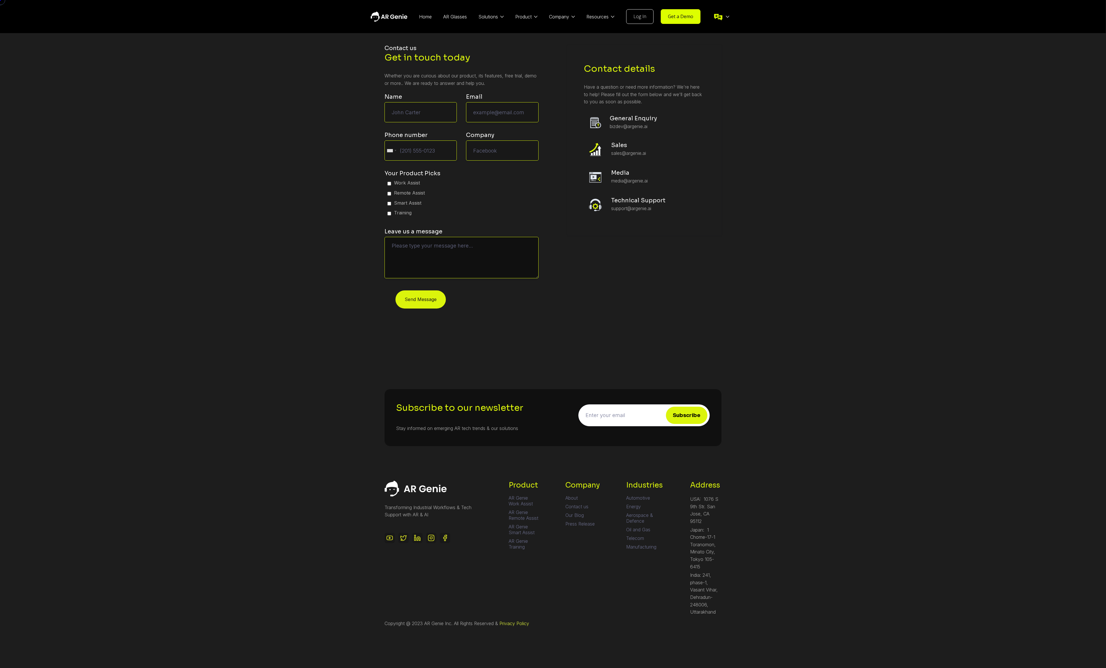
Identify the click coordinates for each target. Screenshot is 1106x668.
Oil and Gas (638, 529)
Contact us (576, 506)
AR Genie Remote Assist (523, 515)
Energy (633, 506)
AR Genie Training (518, 544)
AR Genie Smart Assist (522, 529)
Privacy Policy (514, 623)
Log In (639, 16)
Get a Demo (680, 16)
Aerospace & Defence (639, 518)
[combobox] (391, 150)
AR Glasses (455, 17)
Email (474, 96)
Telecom (635, 538)
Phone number (406, 135)
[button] (491, 16)
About (571, 498)
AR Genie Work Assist (521, 501)
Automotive (638, 498)
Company (480, 135)
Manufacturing (641, 547)
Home (425, 17)
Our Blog (574, 515)
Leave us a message (413, 231)
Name (393, 96)
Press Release (580, 524)
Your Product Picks (412, 173)
